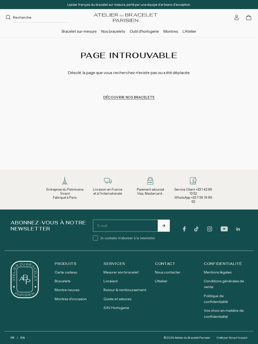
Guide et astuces (117, 299)
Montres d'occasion (71, 299)
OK (164, 226)
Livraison (111, 281)
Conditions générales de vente (224, 284)
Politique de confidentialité (216, 299)
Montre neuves (67, 290)
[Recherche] (8, 17)
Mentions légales (218, 272)
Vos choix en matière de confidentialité (224, 313)
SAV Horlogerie (116, 307)
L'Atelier (161, 281)
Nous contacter (167, 272)
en (22, 337)
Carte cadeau (66, 272)
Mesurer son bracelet (121, 272)
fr (12, 337)
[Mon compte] (236, 17)
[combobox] (36, 17)
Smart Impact (238, 337)
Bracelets (62, 281)
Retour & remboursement (125, 290)
